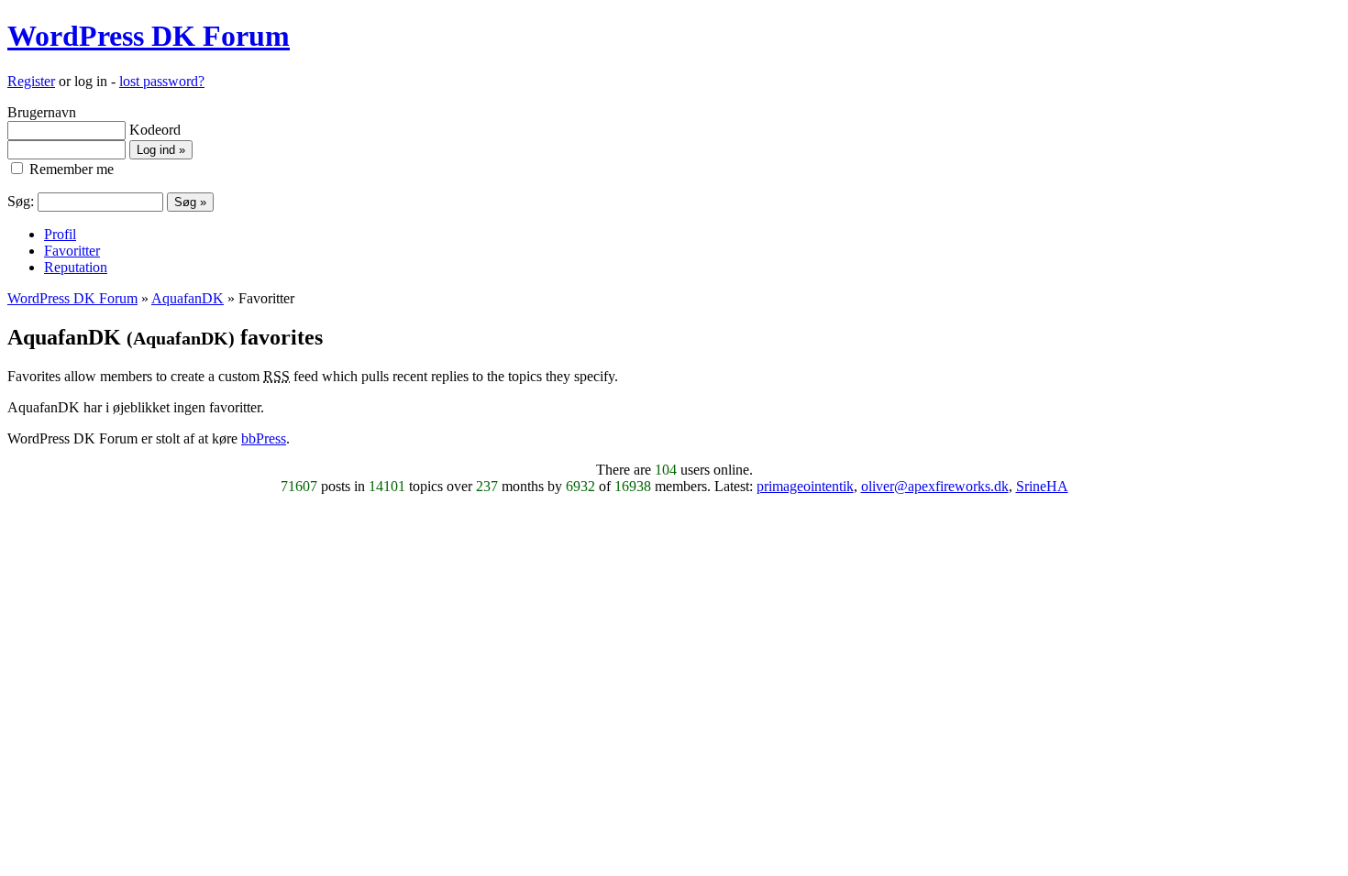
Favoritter (72, 250)
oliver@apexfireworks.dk (935, 486)
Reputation (75, 267)
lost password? (161, 81)
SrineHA (1042, 486)
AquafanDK (187, 298)
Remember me (70, 169)
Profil (60, 234)
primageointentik (805, 486)
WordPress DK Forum (148, 35)
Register (31, 81)
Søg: (20, 201)
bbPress (263, 438)
